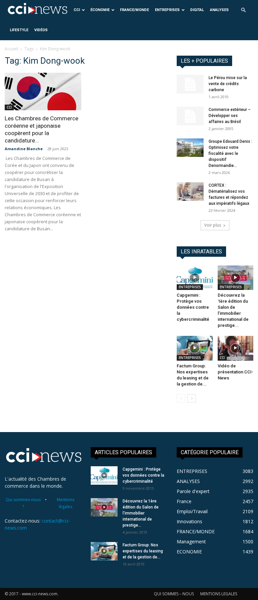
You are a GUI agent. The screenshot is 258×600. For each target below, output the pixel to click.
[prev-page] (181, 398)
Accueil (11, 49)
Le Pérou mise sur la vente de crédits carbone (228, 83)
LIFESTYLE (19, 30)
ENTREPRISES (167, 10)
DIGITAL (197, 10)
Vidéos (41, 30)
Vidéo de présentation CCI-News (235, 371)
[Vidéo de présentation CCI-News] (236, 348)
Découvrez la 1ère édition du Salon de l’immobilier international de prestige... (141, 513)
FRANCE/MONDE (134, 10)
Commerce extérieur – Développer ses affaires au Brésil (230, 115)
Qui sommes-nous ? (23, 503)
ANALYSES (219, 10)
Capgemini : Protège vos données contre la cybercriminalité (193, 307)
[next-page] (191, 398)
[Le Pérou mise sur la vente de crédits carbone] (190, 84)
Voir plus (212, 225)
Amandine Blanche (24, 148)
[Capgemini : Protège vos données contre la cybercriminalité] (195, 277)
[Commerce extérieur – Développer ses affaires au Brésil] (190, 116)
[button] (243, 10)
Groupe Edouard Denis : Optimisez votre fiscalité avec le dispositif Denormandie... (230, 153)
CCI (77, 10)
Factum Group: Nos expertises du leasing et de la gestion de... (143, 551)
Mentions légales (65, 503)
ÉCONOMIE (100, 10)
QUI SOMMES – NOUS (174, 594)
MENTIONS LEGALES (218, 594)
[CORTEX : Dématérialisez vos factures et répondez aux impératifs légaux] (190, 191)
